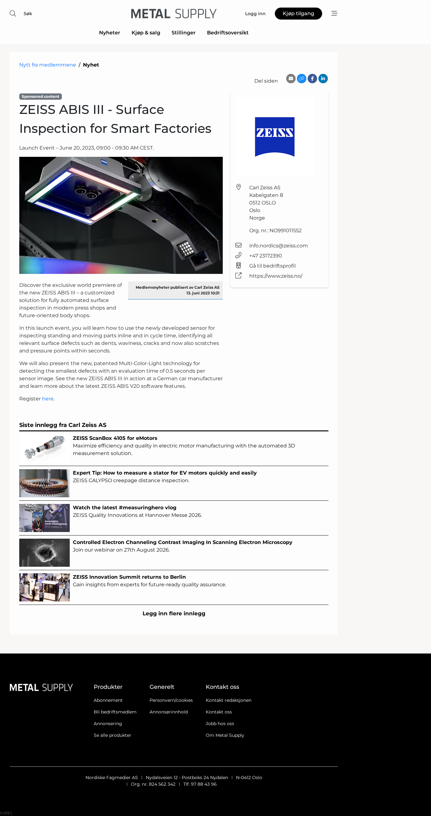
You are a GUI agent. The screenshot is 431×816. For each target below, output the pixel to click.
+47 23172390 (265, 256)
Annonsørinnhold (169, 712)
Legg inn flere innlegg (174, 613)
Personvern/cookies (171, 700)
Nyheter (109, 33)
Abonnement (108, 700)
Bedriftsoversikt (228, 33)
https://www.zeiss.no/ (275, 276)
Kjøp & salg (146, 33)
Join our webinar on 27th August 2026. (182, 546)
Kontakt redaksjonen (228, 700)
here (48, 399)
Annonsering (108, 723)
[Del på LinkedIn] (323, 78)
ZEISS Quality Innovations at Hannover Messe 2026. (137, 511)
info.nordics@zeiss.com (278, 246)
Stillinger (184, 33)
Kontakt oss (219, 712)
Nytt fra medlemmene (47, 65)
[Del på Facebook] (312, 78)
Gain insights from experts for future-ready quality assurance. (149, 581)
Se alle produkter (112, 735)
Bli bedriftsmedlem (115, 712)
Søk (28, 13)
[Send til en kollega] (291, 78)
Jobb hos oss (220, 723)
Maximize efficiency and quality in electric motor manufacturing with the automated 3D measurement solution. (184, 445)
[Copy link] (301, 78)
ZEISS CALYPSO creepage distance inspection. (165, 476)
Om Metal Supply (225, 735)
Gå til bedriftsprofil (272, 266)
